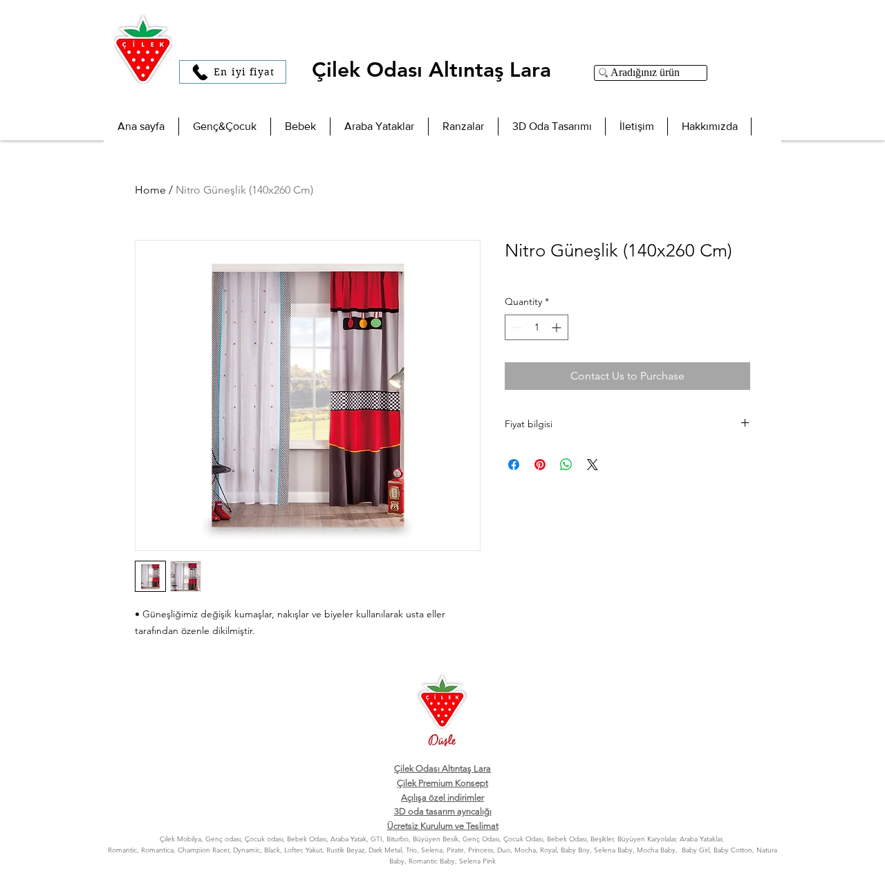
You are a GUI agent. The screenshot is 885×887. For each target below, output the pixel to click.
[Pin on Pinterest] (540, 464)
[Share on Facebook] (513, 464)
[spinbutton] (536, 327)
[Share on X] (592, 464)
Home (150, 189)
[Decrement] (515, 327)
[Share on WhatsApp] (566, 464)
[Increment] (557, 327)
